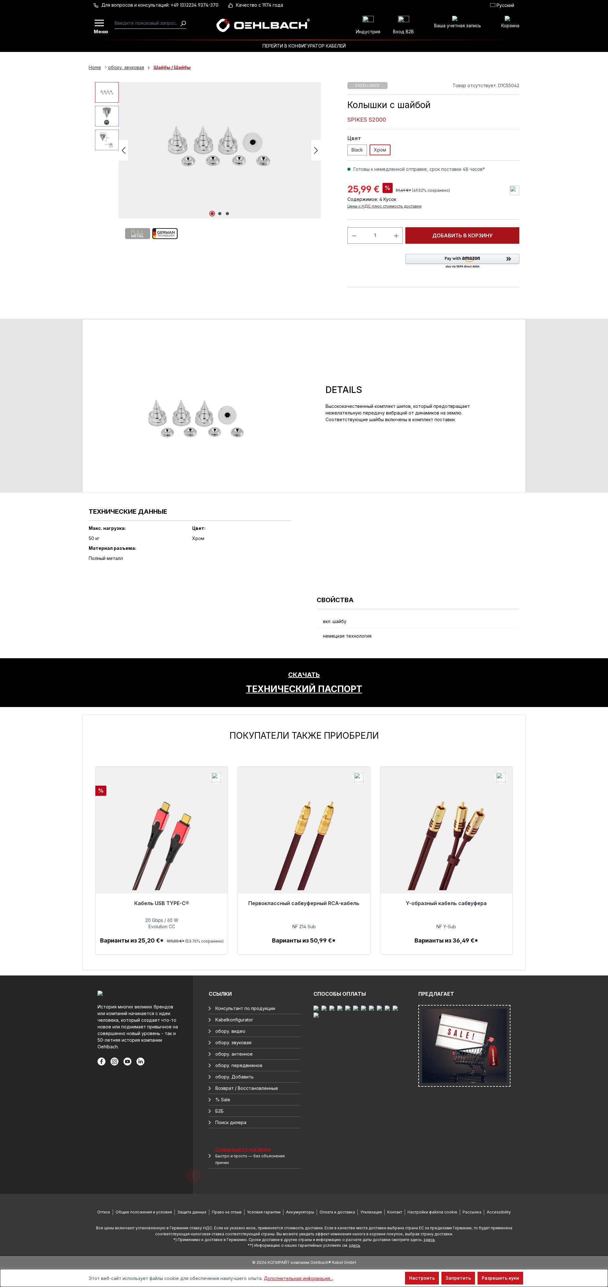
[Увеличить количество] (396, 235)
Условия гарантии (264, 1212)
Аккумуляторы (300, 1212)
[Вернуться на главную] (263, 25)
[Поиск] (183, 23)
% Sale (222, 1099)
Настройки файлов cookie (432, 1212)
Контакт (394, 1212)
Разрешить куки (500, 1278)
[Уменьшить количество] (354, 235)
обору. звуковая (233, 1042)
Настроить (422, 1278)
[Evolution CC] (162, 849)
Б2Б (219, 1111)
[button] (462, 261)
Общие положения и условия (144, 1212)
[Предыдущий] (123, 150)
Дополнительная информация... (298, 1278)
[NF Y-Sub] (446, 849)
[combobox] (147, 23)
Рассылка (472, 1212)
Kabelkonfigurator (234, 1019)
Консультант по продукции (245, 1008)
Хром (380, 149)
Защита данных (191, 1212)
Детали (162, 947)
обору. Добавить (234, 1076)
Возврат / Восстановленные (246, 1088)
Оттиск (103, 1212)
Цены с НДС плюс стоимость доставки (384, 206)
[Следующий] (316, 150)
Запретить (458, 1278)
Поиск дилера (230, 1122)
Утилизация (371, 1212)
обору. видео (230, 1031)
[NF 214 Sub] (304, 849)
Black (357, 149)
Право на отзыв (227, 1212)
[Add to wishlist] (514, 190)
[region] (304, 842)
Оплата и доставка (337, 1212)
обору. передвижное (239, 1065)
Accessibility (499, 1212)
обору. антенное (234, 1054)
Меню (100, 31)
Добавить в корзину (462, 235)
